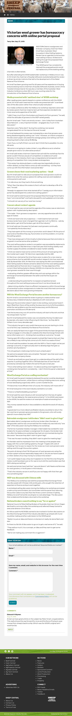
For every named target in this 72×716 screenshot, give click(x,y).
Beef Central (10, 661)
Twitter (40, 692)
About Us (9, 674)
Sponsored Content (44, 670)
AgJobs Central (11, 670)
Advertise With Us (12, 687)
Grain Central (11, 663)
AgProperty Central (13, 667)
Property (40, 681)
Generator (64, 714)
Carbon (40, 665)
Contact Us (10, 703)
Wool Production (43, 674)
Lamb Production (44, 672)
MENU (12, 15)
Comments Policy (42, 596)
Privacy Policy (11, 705)
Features (40, 663)
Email (11, 556)
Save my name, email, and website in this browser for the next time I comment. (36, 566)
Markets (40, 667)
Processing (41, 676)
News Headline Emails (45, 689)
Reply (10, 629)
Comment (13, 571)
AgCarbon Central (12, 665)
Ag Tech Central (12, 672)
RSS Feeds (41, 687)
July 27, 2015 (11, 617)
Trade (39, 678)
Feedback (41, 694)
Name (11, 548)
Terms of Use (11, 707)
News (39, 661)
